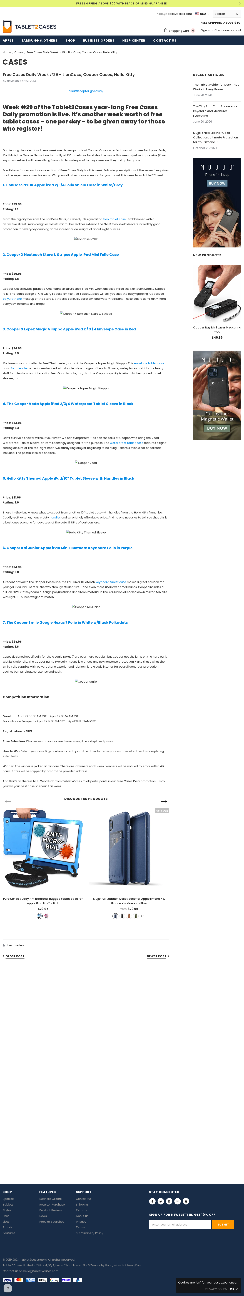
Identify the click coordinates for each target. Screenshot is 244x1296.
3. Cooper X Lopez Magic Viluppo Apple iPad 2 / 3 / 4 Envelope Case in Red (69, 329)
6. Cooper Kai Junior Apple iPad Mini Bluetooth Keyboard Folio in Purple (68, 547)
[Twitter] (161, 1201)
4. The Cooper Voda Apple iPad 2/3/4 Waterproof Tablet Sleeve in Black (68, 403)
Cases (18, 52)
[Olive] (135, 916)
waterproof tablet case (126, 443)
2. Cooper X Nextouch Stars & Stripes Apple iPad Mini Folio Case (61, 254)
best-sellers (15, 945)
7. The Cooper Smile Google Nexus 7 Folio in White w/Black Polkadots (65, 622)
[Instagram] (169, 1201)
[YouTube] (186, 1201)
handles (55, 517)
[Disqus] (122, 1017)
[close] (240, 3)
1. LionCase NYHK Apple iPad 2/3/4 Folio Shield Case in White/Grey (63, 185)
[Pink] (46, 916)
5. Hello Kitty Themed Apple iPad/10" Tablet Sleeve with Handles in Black (68, 478)
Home (7, 52)
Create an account (228, 30)
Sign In (206, 30)
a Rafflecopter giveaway (86, 91)
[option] (43, 863)
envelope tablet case (149, 363)
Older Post (15, 956)
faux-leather (20, 368)
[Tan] (129, 916)
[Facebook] (152, 1201)
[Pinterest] (177, 1201)
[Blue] (39, 916)
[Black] (122, 916)
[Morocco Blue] (115, 916)
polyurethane (12, 299)
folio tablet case (114, 219)
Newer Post (156, 956)
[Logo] (29, 26)
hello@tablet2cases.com (40, 1271)
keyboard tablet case (111, 582)
